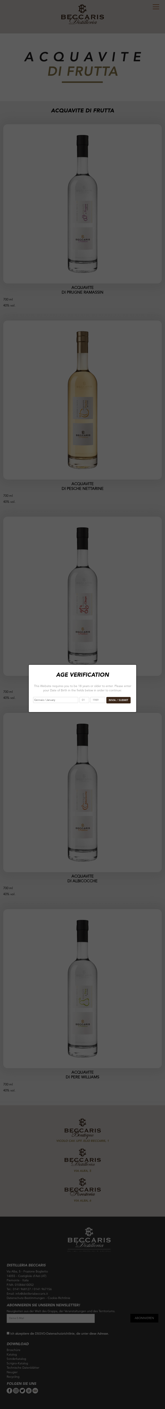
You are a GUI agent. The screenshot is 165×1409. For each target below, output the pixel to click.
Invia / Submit (118, 700)
